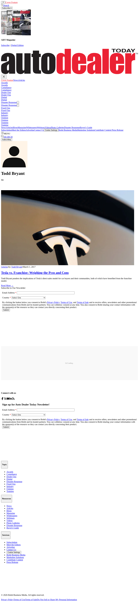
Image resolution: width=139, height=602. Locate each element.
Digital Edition (17, 45)
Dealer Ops (6, 92)
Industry (4, 113)
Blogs (15, 127)
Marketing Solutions (86, 130)
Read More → (7, 285)
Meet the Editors (19, 130)
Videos (48, 127)
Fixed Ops (5, 108)
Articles (26, 2)
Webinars (41, 127)
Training (4, 122)
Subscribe (5, 45)
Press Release (117, 130)
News (20, 2)
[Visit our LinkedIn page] (10, 399)
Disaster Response (9, 102)
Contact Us (39, 130)
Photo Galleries (57, 127)
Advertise (30, 130)
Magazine (22, 127)
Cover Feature (11, 2)
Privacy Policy (7, 599)
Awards (4, 83)
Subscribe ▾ (7, 8)
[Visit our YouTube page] (8, 399)
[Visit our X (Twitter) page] (5, 399)
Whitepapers (31, 127)
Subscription (6, 130)
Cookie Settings (51, 130)
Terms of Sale (31, 599)
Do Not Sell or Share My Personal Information (57, 599)
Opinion (4, 118)
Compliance (6, 87)
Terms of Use (19, 599)
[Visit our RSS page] (13, 399)
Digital (4, 97)
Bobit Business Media (68, 130)
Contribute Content (103, 130)
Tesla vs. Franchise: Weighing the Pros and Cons (35, 272)
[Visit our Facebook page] (2, 399)
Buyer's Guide (86, 127)
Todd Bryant (16, 267)
